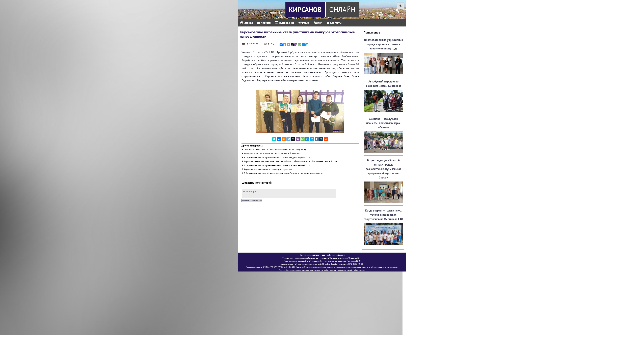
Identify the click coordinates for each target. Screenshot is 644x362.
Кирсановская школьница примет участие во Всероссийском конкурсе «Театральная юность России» (291, 161)
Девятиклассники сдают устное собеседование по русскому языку (275, 149)
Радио (306, 22)
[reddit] (326, 139)
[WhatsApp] (299, 44)
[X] (292, 44)
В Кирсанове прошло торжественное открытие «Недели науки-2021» (277, 165)
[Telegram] (288, 44)
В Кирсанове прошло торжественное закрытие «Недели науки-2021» (277, 157)
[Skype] (306, 44)
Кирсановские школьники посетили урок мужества (268, 169)
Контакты (335, 22)
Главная (248, 22)
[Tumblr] (317, 139)
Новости (265, 22)
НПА (319, 22)
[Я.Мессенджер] (274, 139)
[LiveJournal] (321, 139)
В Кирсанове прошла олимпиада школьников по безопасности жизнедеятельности (283, 173)
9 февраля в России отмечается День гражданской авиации (272, 153)
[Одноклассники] (284, 44)
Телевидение (286, 22)
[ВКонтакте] (281, 44)
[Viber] (295, 44)
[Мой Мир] (303, 44)
